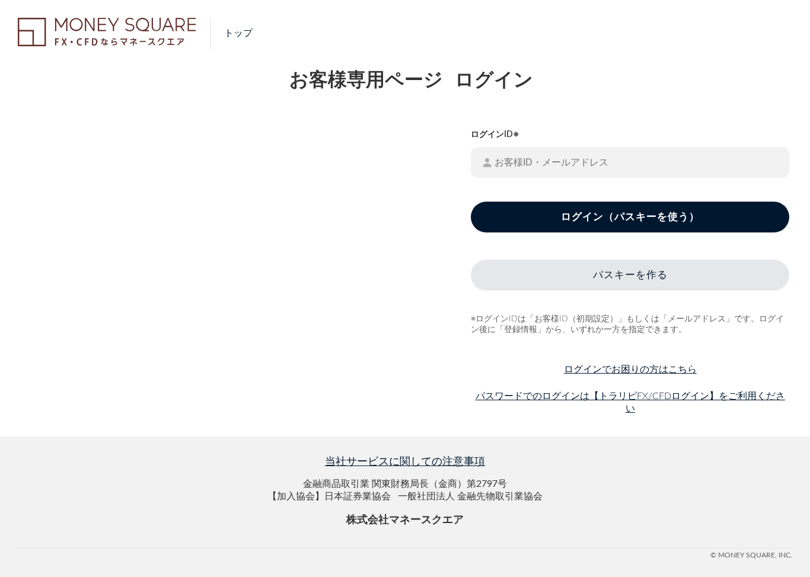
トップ (238, 33)
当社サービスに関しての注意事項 (405, 462)
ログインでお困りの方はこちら (630, 369)
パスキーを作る (630, 274)
